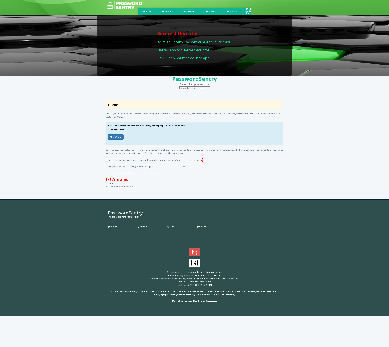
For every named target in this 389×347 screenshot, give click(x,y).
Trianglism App (160, 166)
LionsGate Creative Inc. (199, 281)
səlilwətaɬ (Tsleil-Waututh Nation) (217, 294)
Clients (189, 11)
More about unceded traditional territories (194, 300)
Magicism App (192, 166)
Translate (200, 88)
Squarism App (174, 166)
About (167, 11)
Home (148, 11)
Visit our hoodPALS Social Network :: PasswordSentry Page (132, 173)
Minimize (231, 11)
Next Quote (116, 137)
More (211, 11)
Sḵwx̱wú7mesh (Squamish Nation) (178, 294)
